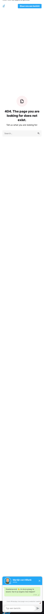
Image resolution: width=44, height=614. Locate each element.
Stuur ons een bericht (30, 6)
